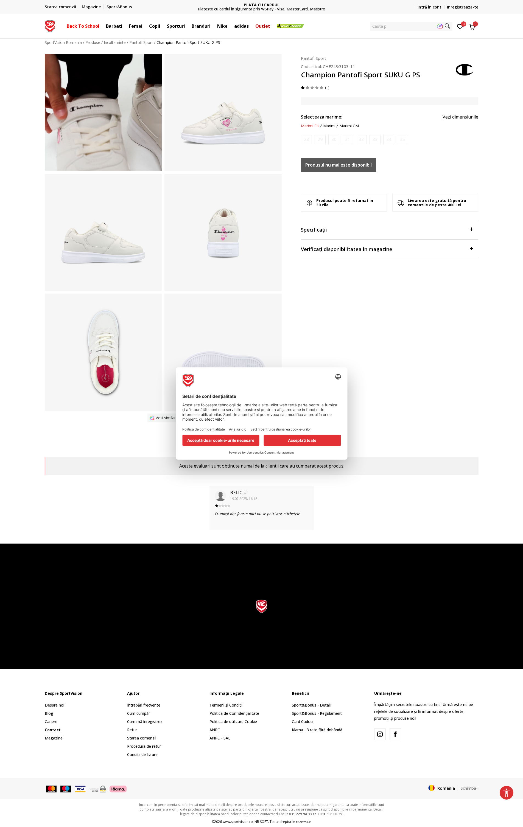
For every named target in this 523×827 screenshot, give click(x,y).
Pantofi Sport (141, 42)
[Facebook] (395, 734)
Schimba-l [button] (470, 788)
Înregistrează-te (462, 7)
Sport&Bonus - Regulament (317, 713)
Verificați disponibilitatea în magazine (346, 249)
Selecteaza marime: (321, 116)
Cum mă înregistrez (145, 721)
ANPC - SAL (219, 738)
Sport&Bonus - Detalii (311, 705)
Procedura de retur (144, 746)
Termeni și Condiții (225, 705)
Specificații (314, 229)
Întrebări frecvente (143, 705)
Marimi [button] (329, 126)
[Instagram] (379, 734)
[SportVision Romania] (50, 25)
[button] (102, 26)
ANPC (214, 729)
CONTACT (261, 5)
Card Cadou (302, 721)
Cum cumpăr (138, 713)
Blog (49, 713)
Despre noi (54, 705)
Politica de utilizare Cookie (233, 721)
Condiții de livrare (142, 754)
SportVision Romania (63, 42)
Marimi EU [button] (310, 126)
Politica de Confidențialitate (234, 713)
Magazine (54, 738)
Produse (92, 42)
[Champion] (465, 69)
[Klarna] (118, 788)
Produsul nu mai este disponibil (338, 165)
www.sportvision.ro (238, 821)
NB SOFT (261, 821)
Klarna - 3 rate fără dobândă (317, 729)
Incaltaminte (115, 42)
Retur (132, 729)
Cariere (51, 721)
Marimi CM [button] (349, 126)
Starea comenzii (141, 738)
